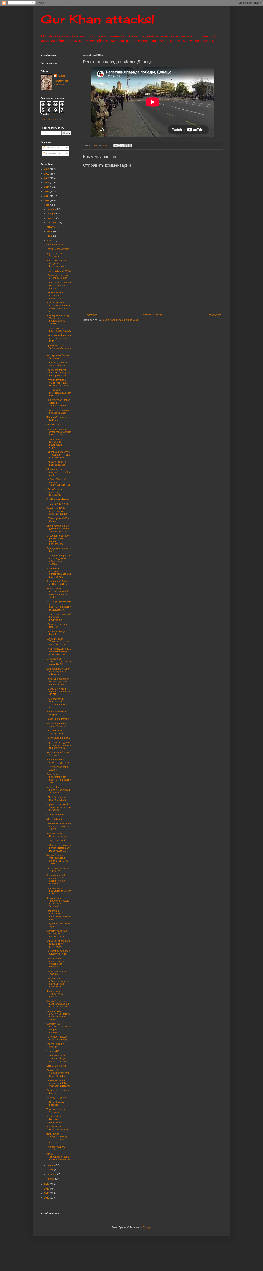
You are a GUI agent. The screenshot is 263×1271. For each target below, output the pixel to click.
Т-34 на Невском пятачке (55, 1103)
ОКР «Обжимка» (55, 244)
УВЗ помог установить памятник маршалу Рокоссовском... (58, 848)
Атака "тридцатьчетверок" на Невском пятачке (58, 1157)
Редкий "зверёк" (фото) (58, 249)
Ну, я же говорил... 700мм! (56, 1148)
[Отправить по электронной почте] (115, 145)
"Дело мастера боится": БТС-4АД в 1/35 (58, 472)
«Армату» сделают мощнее (56, 625)
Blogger (147, 1227)
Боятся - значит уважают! (55, 1045)
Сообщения (52, 147)
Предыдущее (214, 314)
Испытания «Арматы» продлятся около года (58, 338)
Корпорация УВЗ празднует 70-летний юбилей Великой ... (56, 879)
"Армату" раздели (56, 1097)
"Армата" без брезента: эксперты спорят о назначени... (58, 1028)
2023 (47, 169)
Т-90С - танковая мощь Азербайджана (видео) (58, 285)
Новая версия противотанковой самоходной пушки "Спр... (58, 592)
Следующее (90, 314)
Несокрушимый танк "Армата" (57, 754)
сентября (52, 222)
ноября (51, 213)
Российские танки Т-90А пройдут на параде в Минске (57, 1058)
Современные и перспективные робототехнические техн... (58, 778)
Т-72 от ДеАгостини (57, 503)
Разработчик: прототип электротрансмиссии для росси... (58, 572)
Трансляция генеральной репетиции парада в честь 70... (58, 915)
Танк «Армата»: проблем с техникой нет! (58, 891)
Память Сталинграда (58, 738)
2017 (47, 196)
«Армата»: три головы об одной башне (58, 276)
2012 (47, 1193)
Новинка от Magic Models (56, 633)
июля (50, 231)
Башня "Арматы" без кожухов (57, 713)
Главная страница (152, 314)
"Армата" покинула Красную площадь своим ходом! (57, 934)
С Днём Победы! (55, 814)
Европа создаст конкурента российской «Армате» (55, 443)
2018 (47, 191)
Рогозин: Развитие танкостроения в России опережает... (58, 383)
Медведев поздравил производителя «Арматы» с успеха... (58, 559)
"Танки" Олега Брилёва (58, 271)
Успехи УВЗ (52, 1051)
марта (50, 1169)
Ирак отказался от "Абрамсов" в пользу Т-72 (58, 348)
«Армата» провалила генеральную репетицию (58, 944)
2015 (47, 205)
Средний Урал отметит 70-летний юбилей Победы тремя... (58, 1015)
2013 (47, 1189)
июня (50, 236)
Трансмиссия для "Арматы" (55, 1110)
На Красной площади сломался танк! (58, 952)
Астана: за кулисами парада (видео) (57, 411)
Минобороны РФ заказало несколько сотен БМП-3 (58, 661)
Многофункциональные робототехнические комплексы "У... (58, 605)
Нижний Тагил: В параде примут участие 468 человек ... (56, 962)
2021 (47, 178)
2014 (47, 1184)
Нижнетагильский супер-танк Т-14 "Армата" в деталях (58, 1083)
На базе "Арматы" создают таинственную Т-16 (58, 482)
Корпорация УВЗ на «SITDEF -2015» (57, 582)
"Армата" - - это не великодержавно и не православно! (58, 1004)
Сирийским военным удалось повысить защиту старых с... (57, 528)
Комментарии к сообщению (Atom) (120, 320)
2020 (47, 182)
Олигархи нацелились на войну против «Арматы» (58, 671)
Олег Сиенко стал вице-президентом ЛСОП (58, 692)
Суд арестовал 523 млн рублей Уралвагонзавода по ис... (57, 703)
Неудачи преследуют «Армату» (58, 869)
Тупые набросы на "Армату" (56, 972)
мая (49, 240)
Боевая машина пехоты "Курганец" (58, 761)
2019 (47, 187)
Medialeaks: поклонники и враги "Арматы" (58, 790)
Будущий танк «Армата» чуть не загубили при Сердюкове (57, 982)
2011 (47, 1197)
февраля (52, 1174)
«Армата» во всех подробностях (56, 463)
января (51, 1178)
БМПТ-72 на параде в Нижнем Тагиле (58, 798)
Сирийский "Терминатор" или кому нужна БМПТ (57, 1073)
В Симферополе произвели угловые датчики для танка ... (58, 306)
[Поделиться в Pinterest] (130, 145)
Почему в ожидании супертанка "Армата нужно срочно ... (58, 432)
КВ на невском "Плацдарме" (55, 732)
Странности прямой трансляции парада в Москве (58, 807)
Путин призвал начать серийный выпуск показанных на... (58, 651)
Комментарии (53, 153)
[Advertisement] (173, 281)
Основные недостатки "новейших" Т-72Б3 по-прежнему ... (58, 455)
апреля (51, 1165)
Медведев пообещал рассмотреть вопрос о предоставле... (57, 539)
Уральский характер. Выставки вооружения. (57, 1119)
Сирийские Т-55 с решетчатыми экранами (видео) (57, 511)
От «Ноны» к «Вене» (57, 499)
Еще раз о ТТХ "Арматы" (54, 255)
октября (51, 218)
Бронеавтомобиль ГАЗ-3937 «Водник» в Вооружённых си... (58, 373)
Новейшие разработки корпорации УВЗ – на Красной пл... (58, 681)
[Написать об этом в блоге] (119, 145)
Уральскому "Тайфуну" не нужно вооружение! (58, 617)
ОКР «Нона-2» (54, 424)
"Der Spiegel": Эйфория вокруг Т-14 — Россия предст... (56, 1138)
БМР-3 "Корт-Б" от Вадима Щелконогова (56, 263)
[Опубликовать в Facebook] (126, 145)
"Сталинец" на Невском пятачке (57, 1128)
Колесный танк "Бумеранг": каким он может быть (57, 641)
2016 (47, 200)
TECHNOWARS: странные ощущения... (55, 295)
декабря (51, 209)
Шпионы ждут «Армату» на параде (54, 994)
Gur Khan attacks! (97, 19)
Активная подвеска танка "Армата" (56, 725)
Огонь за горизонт (56, 1066)
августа (51, 227)
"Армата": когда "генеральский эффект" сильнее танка (57, 859)
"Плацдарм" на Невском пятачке (57, 835)
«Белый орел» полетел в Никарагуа (54, 492)
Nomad (61, 76)
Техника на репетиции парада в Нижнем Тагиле (58, 826)
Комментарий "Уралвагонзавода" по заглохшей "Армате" (58, 902)
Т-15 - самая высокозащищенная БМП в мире (58, 393)
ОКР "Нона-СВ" (54, 819)
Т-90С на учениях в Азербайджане (56, 364)
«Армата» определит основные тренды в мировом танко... (58, 745)
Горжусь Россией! (55, 840)
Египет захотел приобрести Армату (58, 329)
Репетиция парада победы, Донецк (56, 1038)
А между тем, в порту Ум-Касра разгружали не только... (57, 319)
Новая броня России (57, 719)
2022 (47, 173)
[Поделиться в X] (123, 145)
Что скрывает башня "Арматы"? (57, 356)
